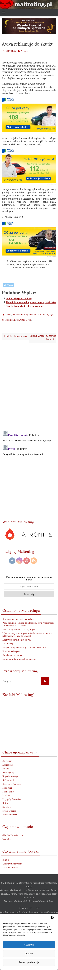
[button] (53, 917)
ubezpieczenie (8, 318)
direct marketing (20, 313)
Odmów (29, 953)
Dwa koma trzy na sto (12, 653)
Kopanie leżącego (10, 774)
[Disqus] (29, 384)
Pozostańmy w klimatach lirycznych (18, 627)
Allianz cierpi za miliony (19, 298)
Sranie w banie (9, 808)
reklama (41, 313)
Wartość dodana (9, 812)
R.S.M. (5, 801)
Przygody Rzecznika (11, 797)
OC (35, 313)
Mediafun (6, 837)
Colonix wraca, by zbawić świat (43, 335)
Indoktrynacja (8, 770)
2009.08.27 (11, 51)
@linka (5, 858)
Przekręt (24, 51)
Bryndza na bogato (10, 649)
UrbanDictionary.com (12, 861)
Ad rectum (7, 759)
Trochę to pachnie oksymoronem (24, 305)
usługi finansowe (23, 318)
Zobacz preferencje (29, 962)
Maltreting (7, 785)
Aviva (8, 313)
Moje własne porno (16, 334)
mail (31, 313)
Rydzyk (50, 313)
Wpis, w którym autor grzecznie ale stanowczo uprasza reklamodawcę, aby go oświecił (27, 632)
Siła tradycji (8, 641)
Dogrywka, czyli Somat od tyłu (16, 637)
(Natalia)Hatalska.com (12, 833)
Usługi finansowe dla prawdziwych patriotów (31, 301)
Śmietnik (6, 805)
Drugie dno (7, 762)
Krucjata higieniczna (11, 782)
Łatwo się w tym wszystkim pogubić (19, 657)
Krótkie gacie (8, 778)
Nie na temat (8, 789)
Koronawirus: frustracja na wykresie (18, 617)
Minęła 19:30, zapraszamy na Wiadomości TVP (24, 645)
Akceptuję (29, 944)
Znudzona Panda (10, 865)
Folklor (5, 766)
